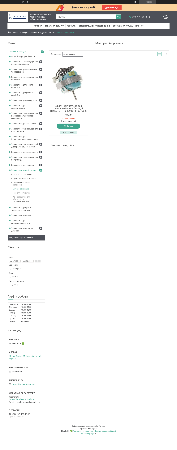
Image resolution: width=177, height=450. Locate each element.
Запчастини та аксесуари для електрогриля (24, 130)
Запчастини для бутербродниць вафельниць (24, 137)
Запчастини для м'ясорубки (24, 100)
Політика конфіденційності (105, 431)
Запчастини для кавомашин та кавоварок (24, 70)
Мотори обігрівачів (21, 189)
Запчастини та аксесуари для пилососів (24, 78)
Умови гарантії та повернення (94, 26)
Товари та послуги (54, 26)
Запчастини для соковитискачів (18, 106)
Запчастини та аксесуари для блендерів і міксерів (24, 63)
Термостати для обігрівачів (24, 178)
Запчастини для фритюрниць (24, 152)
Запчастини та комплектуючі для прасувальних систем (24, 145)
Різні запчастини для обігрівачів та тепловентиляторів (21, 199)
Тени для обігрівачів (21, 193)
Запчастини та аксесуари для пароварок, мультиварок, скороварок (24, 115)
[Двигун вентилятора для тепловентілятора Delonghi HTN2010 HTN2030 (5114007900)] (68, 83)
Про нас (139, 26)
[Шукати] (118, 17)
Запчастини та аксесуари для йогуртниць (24, 158)
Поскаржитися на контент (83, 431)
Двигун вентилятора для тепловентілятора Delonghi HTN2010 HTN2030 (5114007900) (68, 108)
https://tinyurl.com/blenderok (22, 399)
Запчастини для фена (21, 215)
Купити (70, 126)
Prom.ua (102, 426)
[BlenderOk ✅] (18, 17)
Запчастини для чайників (22, 165)
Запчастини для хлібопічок (23, 123)
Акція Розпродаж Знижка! (23, 56)
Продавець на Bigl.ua (88, 429)
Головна (38, 26)
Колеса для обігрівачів (22, 174)
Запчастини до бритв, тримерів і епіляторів (21, 208)
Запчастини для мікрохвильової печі (20, 221)
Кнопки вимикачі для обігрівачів (21, 183)
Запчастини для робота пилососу (22, 86)
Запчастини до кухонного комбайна (23, 93)
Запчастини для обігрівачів (42, 33)
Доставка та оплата (123, 26)
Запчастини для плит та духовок (22, 229)
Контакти (71, 26)
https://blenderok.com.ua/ (23, 384)
